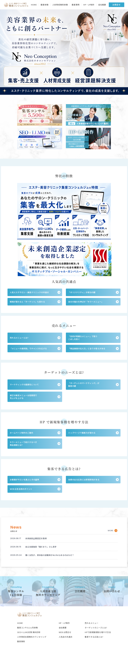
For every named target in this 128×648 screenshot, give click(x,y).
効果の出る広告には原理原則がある (83, 479)
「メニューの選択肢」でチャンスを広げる (28, 348)
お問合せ (116, 4)
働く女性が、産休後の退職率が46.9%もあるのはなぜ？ (49, 555)
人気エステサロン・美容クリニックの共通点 (29, 292)
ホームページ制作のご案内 (21, 432)
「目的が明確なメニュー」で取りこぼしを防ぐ (82, 337)
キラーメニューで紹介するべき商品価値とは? (23, 443)
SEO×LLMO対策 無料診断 (28, 632)
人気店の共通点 (65, 637)
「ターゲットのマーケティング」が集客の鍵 (83, 384)
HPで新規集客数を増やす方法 (98, 632)
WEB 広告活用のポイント (21, 489)
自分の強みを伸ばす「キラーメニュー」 (85, 301)
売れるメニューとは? (19, 337)
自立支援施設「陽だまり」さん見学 (41, 546)
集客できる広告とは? (94, 637)
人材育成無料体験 (60, 5)
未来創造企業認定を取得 (36, 538)
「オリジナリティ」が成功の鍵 (81, 292)
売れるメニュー (91, 623)
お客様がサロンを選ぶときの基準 (24, 479)
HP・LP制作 (88, 5)
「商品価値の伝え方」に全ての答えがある (86, 348)
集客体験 (44, 5)
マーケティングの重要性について (24, 384)
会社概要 (102, 5)
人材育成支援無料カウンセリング (31, 637)
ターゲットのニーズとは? (96, 628)
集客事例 (75, 5)
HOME (34, 5)
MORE (110, 530)
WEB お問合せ (65, 632)
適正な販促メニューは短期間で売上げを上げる (23, 396)
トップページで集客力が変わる (81, 432)
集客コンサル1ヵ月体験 (27, 628)
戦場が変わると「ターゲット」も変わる (27, 301)
